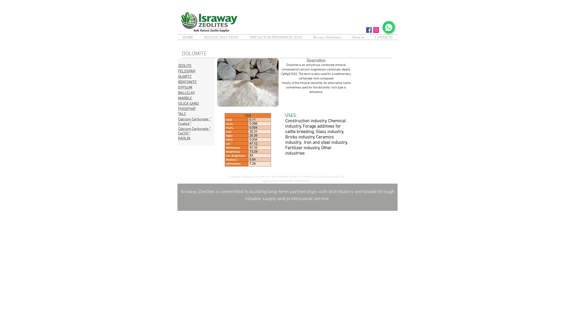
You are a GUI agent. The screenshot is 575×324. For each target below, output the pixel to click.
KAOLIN (184, 138)
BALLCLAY (186, 93)
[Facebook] (369, 30)
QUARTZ (184, 77)
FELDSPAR (186, 71)
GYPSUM (185, 88)
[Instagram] (376, 30)
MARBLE (185, 98)
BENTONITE (187, 82)
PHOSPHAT (187, 109)
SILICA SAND (188, 104)
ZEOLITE (184, 66)
